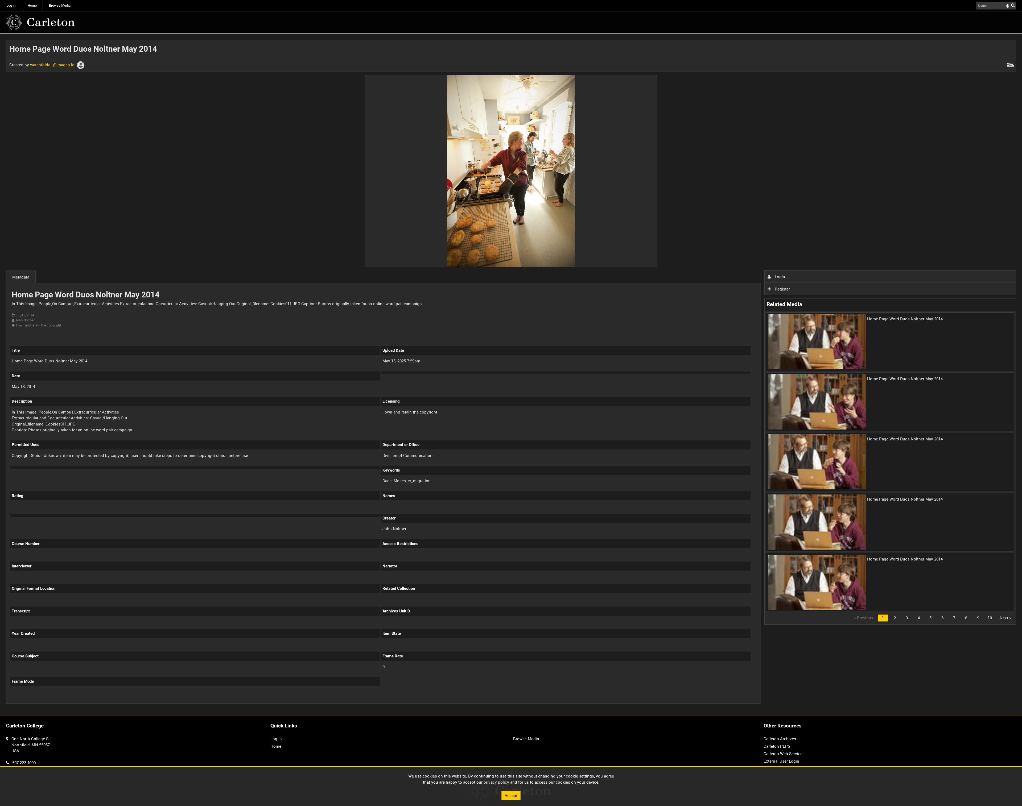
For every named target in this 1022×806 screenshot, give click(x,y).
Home (32, 5)
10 (990, 617)
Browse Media (60, 5)
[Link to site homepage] (40, 22)
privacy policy (496, 782)
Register (782, 289)
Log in (10, 5)
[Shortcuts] (1010, 63)
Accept (511, 795)
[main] (511, 375)
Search (1013, 5)
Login (779, 276)
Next (1005, 617)
